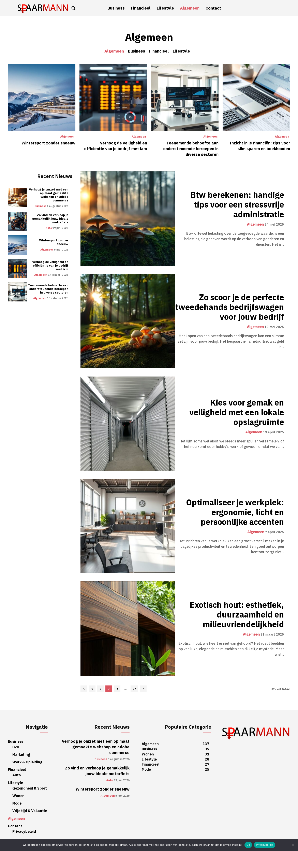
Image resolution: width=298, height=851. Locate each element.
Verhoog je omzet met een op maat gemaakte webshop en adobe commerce (48, 195)
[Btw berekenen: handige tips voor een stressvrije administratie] (127, 218)
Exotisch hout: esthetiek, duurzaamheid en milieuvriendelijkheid (237, 615)
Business (136, 51)
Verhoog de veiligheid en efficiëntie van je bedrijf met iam (115, 146)
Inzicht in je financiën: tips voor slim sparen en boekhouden (260, 146)
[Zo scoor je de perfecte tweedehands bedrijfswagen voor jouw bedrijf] (127, 321)
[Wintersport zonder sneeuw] (41, 97)
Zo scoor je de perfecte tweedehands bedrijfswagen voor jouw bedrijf (229, 307)
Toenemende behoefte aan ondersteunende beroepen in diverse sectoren (191, 148)
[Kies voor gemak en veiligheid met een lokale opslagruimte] (127, 424)
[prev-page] (83, 688)
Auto (49, 228)
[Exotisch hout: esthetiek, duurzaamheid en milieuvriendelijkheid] (127, 628)
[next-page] (143, 688)
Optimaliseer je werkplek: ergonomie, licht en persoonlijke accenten (235, 512)
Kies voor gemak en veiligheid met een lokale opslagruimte (236, 412)
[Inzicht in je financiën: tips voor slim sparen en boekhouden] (256, 97)
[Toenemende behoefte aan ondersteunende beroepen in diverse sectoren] (185, 97)
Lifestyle (181, 51)
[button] (73, 8)
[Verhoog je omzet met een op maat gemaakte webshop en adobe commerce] (17, 197)
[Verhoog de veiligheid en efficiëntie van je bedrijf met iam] (113, 97)
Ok (248, 844)
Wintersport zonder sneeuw (48, 143)
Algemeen (114, 51)
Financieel (159, 51)
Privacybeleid (264, 844)
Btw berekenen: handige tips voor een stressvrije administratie (237, 205)
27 (134, 689)
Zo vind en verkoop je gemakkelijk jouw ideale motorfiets (50, 219)
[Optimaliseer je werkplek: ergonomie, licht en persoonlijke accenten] (127, 526)
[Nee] (293, 845)
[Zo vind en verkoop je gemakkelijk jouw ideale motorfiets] (17, 221)
